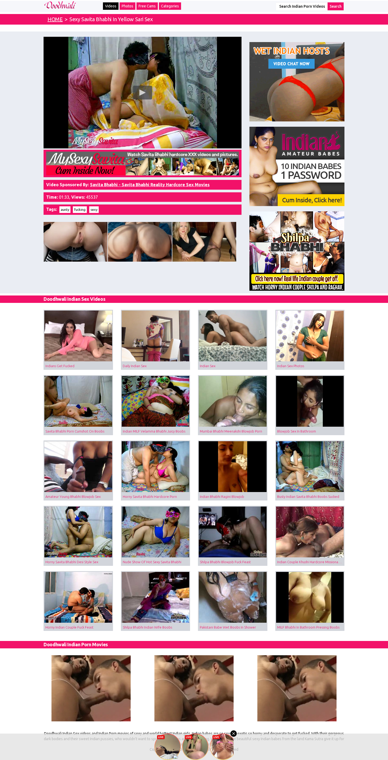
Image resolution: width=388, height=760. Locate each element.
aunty (65, 209)
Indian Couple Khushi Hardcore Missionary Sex (311, 562)
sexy (94, 209)
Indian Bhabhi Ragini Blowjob (222, 496)
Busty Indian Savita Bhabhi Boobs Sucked (308, 496)
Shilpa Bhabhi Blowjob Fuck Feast (225, 562)
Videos (110, 6)
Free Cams (147, 6)
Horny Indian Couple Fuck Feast (69, 627)
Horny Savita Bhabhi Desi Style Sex (71, 562)
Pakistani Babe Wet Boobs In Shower (228, 627)
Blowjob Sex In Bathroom (296, 431)
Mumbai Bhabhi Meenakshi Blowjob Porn (231, 431)
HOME (55, 19)
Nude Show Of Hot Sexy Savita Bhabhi (152, 562)
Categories (170, 6)
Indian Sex (207, 366)
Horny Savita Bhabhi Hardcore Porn (150, 496)
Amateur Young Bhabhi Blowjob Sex (73, 496)
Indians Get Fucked (59, 366)
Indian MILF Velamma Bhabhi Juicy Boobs (154, 431)
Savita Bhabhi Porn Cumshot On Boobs (74, 431)
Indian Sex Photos (290, 366)
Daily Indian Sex (134, 366)
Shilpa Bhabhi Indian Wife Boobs (147, 627)
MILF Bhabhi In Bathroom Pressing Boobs (308, 627)
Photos (127, 6)
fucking (80, 209)
